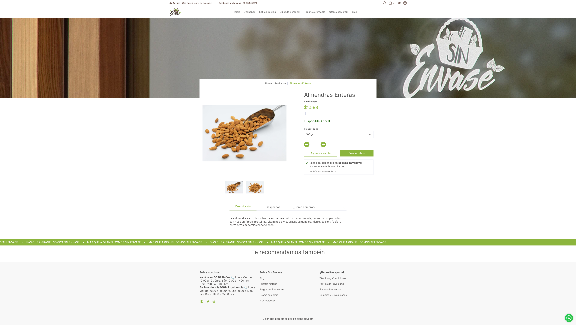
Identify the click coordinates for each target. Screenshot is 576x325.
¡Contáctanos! (267, 300)
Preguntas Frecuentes (272, 289)
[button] (394, 3)
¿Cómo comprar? (269, 295)
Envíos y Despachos (331, 289)
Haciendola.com (303, 318)
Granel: (311, 129)
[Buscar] (384, 3)
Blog (262, 278)
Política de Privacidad (332, 283)
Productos (280, 83)
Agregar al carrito (320, 153)
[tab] (243, 207)
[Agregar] (323, 144)
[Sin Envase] (176, 12)
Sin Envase (310, 101)
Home (268, 83)
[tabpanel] (288, 220)
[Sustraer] (306, 144)
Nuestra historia (268, 283)
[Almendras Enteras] (234, 187)
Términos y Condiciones (333, 278)
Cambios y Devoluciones (333, 295)
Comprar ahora (356, 153)
